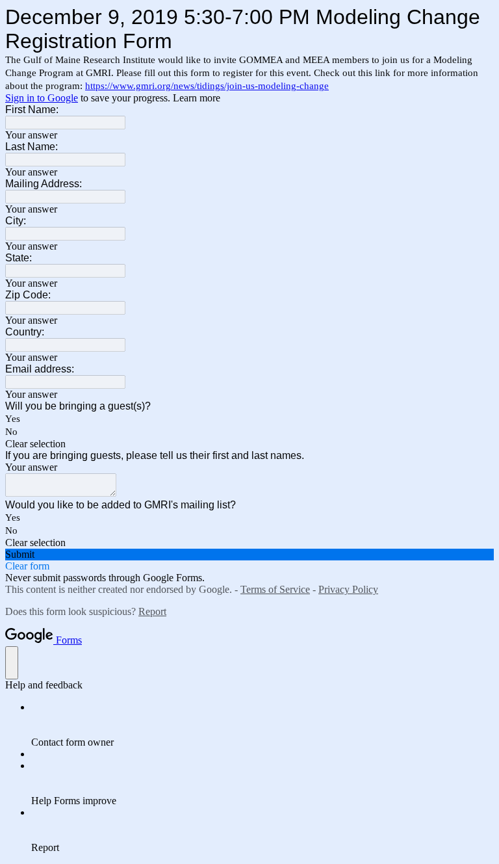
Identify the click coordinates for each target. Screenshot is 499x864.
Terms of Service (275, 589)
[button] (249, 444)
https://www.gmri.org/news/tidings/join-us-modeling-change (207, 86)
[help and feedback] (11, 662)
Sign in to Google (41, 97)
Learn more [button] (196, 97)
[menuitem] (262, 724)
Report (152, 611)
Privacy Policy (348, 589)
